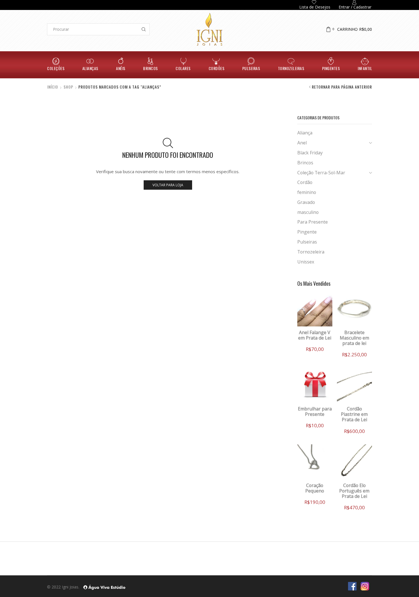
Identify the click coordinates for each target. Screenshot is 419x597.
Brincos (150, 68)
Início (52, 87)
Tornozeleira (310, 252)
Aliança (304, 133)
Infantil (365, 68)
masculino (308, 212)
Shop (68, 87)
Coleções (55, 68)
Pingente (307, 232)
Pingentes (331, 68)
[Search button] (143, 29)
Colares (183, 68)
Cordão (304, 182)
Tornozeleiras (291, 68)
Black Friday (310, 153)
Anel (302, 143)
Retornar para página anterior (342, 87)
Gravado (306, 202)
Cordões (217, 68)
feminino (306, 192)
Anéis (120, 68)
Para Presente (312, 222)
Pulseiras (251, 68)
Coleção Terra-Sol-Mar (321, 172)
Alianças (90, 68)
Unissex (305, 262)
